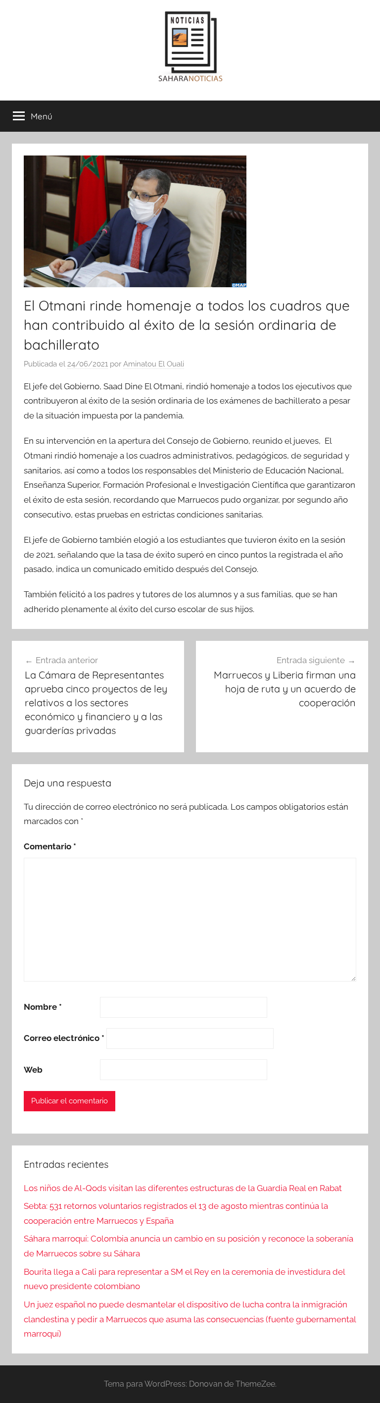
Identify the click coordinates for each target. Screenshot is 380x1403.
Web (33, 1070)
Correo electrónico (64, 1038)
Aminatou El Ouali (153, 364)
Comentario (50, 846)
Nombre (43, 1007)
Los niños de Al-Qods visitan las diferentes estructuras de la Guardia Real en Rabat (183, 1188)
